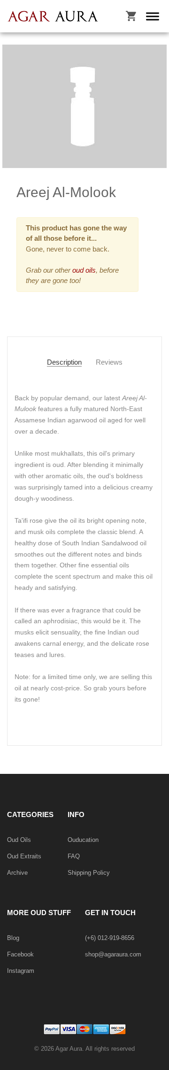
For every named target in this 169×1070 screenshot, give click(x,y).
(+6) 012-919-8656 (109, 937)
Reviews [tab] (109, 362)
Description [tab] (64, 362)
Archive (17, 872)
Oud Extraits (24, 856)
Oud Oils (19, 839)
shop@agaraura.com (113, 954)
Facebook (20, 954)
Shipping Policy (89, 872)
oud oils (83, 270)
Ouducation (83, 839)
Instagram (20, 970)
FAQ (74, 856)
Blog (13, 937)
